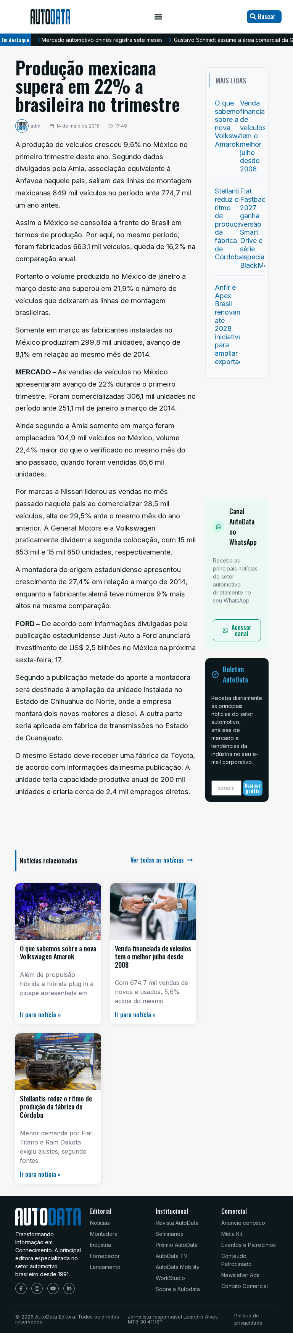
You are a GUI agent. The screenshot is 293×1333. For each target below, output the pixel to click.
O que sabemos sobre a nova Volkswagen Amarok (58, 952)
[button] (158, 17)
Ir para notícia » (40, 1014)
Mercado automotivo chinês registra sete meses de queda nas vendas (131, 40)
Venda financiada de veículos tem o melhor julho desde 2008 (153, 956)
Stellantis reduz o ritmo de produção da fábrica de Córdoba (56, 1106)
